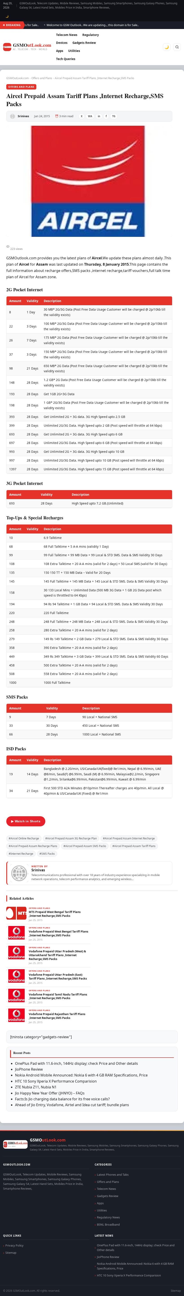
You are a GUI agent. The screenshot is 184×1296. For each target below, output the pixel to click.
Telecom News (66, 35)
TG (113, 116)
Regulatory (90, 35)
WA (90, 116)
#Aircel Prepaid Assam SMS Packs (85, 846)
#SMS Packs (47, 854)
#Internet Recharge (21, 854)
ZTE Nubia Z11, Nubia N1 (36, 1087)
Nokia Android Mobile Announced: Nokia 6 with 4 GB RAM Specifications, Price (81, 1075)
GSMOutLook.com (17, 78)
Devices (62, 43)
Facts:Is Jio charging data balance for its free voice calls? (62, 1098)
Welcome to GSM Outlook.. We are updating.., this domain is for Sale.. (83, 25)
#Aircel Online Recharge (24, 838)
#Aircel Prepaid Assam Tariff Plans (134, 846)
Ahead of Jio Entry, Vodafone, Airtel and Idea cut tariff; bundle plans (72, 1104)
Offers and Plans (41, 78)
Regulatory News (108, 1217)
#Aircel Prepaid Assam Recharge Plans (33, 846)
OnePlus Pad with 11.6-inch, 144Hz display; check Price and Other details (76, 1063)
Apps (59, 51)
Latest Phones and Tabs (113, 1175)
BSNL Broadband (108, 1224)
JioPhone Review (29, 1069)
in (99, 116)
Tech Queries (65, 59)
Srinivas (23, 116)
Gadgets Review (84, 43)
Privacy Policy (14, 1245)
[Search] (177, 47)
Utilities (74, 51)
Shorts (169, 1287)
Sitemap (10, 1253)
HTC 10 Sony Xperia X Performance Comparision (56, 1081)
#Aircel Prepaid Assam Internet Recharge (129, 838)
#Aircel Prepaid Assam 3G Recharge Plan (71, 838)
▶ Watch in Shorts (25, 821)
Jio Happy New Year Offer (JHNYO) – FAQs (50, 1093)
